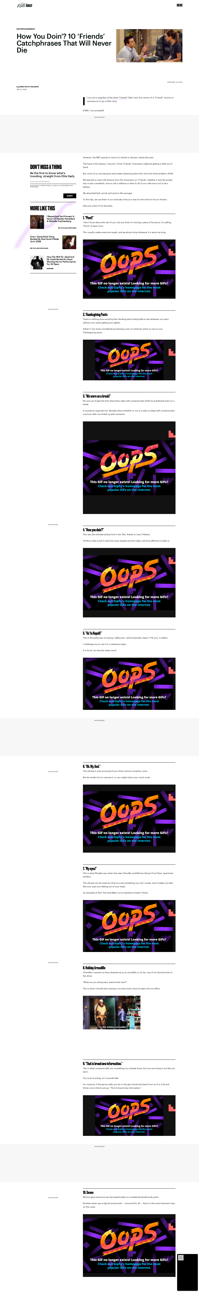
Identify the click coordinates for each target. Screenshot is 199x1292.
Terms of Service (65, 185)
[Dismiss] (195, 1256)
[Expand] (179, 1256)
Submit (70, 196)
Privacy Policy (34, 186)
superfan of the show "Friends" (113, 97)
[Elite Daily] (25, 5)
